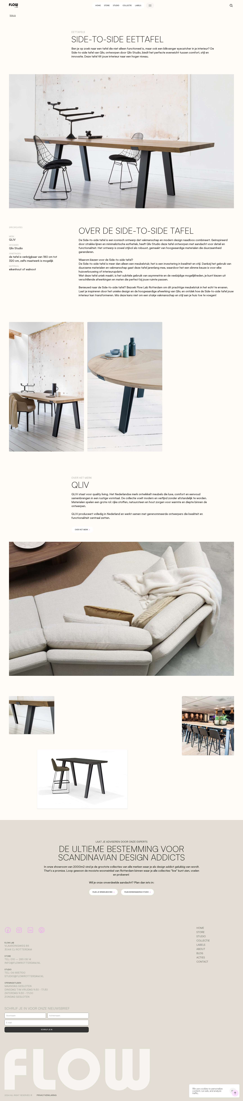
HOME (200, 927)
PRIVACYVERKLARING (47, 1095)
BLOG (199, 953)
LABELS (200, 944)
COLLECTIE (203, 940)
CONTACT (202, 961)
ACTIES (200, 957)
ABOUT (200, 948)
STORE (200, 932)
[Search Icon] (231, 5)
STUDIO (201, 936)
